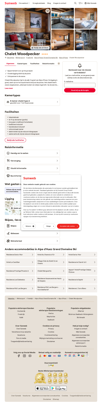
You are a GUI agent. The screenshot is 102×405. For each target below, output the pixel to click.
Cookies (51, 332)
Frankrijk (21, 314)
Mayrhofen (51, 317)
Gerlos (51, 313)
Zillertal (81, 311)
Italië (21, 317)
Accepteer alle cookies (67, 226)
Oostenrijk (21, 311)
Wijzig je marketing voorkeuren (51, 338)
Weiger (48, 226)
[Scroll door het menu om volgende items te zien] (59, 63)
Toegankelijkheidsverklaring (21, 341)
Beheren (28, 226)
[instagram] (24, 357)
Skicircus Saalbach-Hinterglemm (80, 314)
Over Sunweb (21, 329)
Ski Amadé (81, 317)
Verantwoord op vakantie (21, 332)
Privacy (51, 329)
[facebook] (18, 357)
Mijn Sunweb (80, 332)
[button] (28, 29)
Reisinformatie (80, 346)
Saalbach (51, 320)
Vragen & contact (80, 329)
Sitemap (56, 399)
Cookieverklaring (50, 335)
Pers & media (21, 338)
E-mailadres (68, 81)
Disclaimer (51, 341)
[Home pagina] (11, 3)
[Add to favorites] (47, 11)
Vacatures (21, 335)
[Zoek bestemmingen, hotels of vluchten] (75, 3)
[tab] (10, 63)
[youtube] (30, 357)
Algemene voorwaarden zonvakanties (46, 396)
